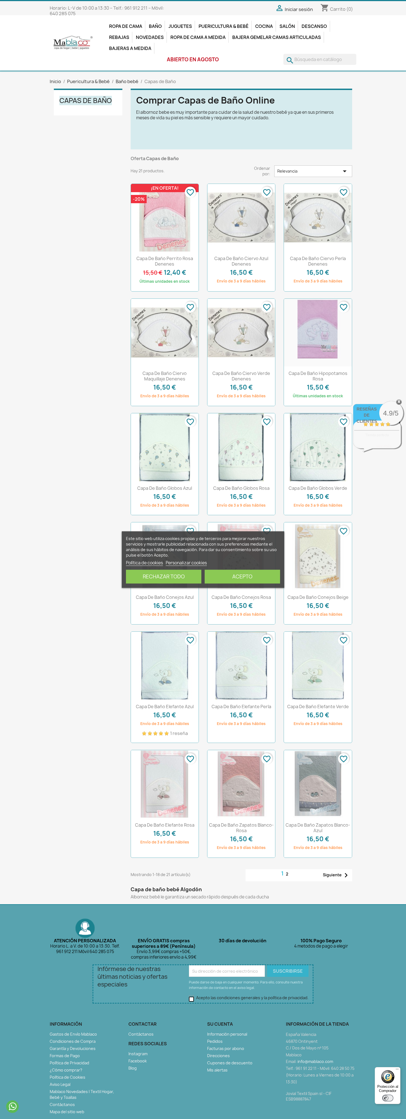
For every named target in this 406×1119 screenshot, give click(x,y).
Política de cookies (144, 562)
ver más (384, 446)
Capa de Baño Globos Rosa (241, 488)
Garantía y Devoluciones (73, 1048)
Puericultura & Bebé (224, 26)
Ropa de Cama (125, 26)
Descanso (314, 26)
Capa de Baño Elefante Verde (318, 706)
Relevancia (313, 171)
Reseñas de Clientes (367, 415)
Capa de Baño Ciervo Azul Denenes (241, 261)
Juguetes (180, 26)
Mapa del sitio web (67, 1111)
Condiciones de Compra (73, 1041)
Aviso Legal (60, 1084)
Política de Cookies (67, 1077)
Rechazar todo (164, 576)
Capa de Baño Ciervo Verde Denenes (241, 376)
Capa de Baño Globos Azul (164, 488)
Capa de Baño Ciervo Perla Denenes (318, 261)
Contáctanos (62, 1104)
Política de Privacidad (69, 1062)
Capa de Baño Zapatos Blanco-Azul (318, 828)
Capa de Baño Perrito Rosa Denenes (164, 261)
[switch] (387, 1098)
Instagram (137, 1053)
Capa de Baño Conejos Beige (318, 597)
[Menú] (397, 1070)
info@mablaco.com (315, 1061)
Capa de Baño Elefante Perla (241, 706)
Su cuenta (220, 1024)
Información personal (227, 1034)
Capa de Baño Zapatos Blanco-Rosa (241, 828)
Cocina (264, 26)
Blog (132, 1068)
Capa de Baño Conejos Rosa (241, 597)
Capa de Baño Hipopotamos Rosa (318, 376)
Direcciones (218, 1055)
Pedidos (215, 1041)
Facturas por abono (225, 1048)
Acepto (242, 576)
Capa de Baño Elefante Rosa (164, 825)
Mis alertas (217, 1070)
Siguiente (336, 875)
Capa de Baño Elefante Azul (165, 706)
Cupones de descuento (229, 1062)
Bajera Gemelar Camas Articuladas (276, 37)
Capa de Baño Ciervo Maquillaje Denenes (165, 376)
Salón (287, 26)
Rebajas (119, 37)
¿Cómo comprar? (66, 1070)
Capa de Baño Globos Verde (318, 488)
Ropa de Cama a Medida (198, 37)
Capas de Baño (85, 100)
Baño (155, 26)
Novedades (150, 37)
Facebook (137, 1061)
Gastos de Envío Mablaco (73, 1034)
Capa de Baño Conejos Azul (165, 597)
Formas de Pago (65, 1055)
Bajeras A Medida (130, 48)
